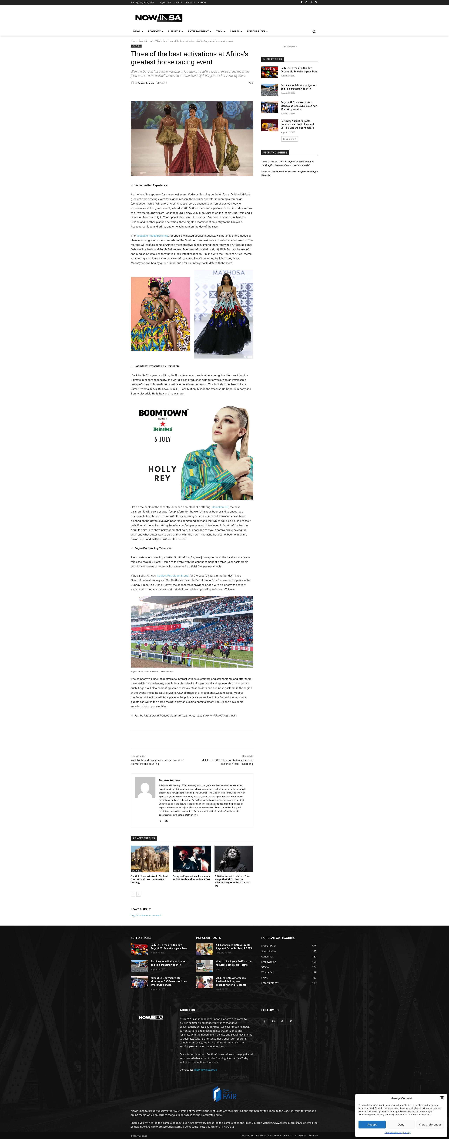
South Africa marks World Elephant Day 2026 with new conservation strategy (149, 879)
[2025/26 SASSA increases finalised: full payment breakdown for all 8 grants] (204, 982)
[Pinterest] (171, 91)
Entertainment (146, 40)
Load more (288, 138)
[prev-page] (133, 894)
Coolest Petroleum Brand (172, 575)
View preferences (430, 1124)
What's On (160, 40)
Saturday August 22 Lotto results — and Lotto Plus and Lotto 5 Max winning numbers (297, 124)
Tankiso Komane (146, 83)
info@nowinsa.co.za (205, 1069)
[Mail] (166, 820)
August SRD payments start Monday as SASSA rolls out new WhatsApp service (299, 106)
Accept (372, 1124)
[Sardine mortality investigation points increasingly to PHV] (269, 90)
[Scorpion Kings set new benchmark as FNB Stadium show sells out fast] (192, 859)
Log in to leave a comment (146, 915)
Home (134, 40)
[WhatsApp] (179, 91)
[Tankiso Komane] (133, 83)
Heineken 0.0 (220, 507)
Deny (401, 1124)
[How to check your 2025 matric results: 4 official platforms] (204, 966)
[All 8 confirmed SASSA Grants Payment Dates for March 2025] (204, 949)
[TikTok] (311, 3)
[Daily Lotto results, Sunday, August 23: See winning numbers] (269, 72)
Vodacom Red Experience (152, 235)
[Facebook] (302, 3)
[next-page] (138, 894)
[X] (316, 3)
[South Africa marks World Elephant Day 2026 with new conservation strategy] (150, 859)
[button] (442, 1098)
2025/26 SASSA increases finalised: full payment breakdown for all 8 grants (231, 981)
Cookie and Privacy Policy (398, 1132)
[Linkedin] (187, 91)
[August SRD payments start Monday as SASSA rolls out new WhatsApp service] (269, 107)
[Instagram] (306, 3)
